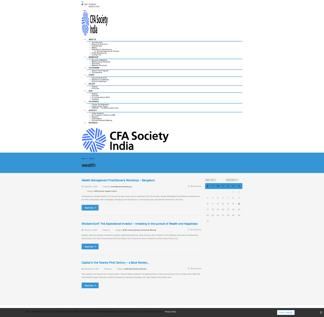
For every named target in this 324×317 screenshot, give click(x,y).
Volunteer (96, 64)
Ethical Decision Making (102, 120)
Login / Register (89, 4)
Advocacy (93, 110)
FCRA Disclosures (99, 53)
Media (94, 48)
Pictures (95, 88)
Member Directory (99, 65)
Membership (93, 57)
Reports (95, 117)
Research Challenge (100, 80)
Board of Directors (100, 44)
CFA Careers (94, 101)
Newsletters (94, 7)
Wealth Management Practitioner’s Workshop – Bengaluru (118, 180)
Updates (95, 99)
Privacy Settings (285, 312)
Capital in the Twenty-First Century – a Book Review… (115, 262)
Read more (89, 208)
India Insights (98, 113)
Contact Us (96, 55)
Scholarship (97, 72)
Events (91, 75)
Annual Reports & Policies (108, 51)
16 (239, 204)
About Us (92, 39)
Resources (93, 123)
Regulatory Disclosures (102, 49)
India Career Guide (100, 106)
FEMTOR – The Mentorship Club (105, 108)
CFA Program (94, 68)
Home (84, 158)
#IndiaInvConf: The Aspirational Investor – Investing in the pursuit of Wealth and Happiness (140, 223)
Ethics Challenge (99, 81)
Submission (97, 119)
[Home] (125, 140)
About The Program (100, 71)
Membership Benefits (101, 62)
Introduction (97, 42)
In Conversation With (101, 97)
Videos (95, 87)
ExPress (95, 95)
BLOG (91, 91)
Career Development (100, 104)
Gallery (92, 84)
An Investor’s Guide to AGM (103, 115)
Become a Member (99, 60)
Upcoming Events (99, 78)
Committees (97, 46)
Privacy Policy (170, 312)
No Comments (196, 186)
